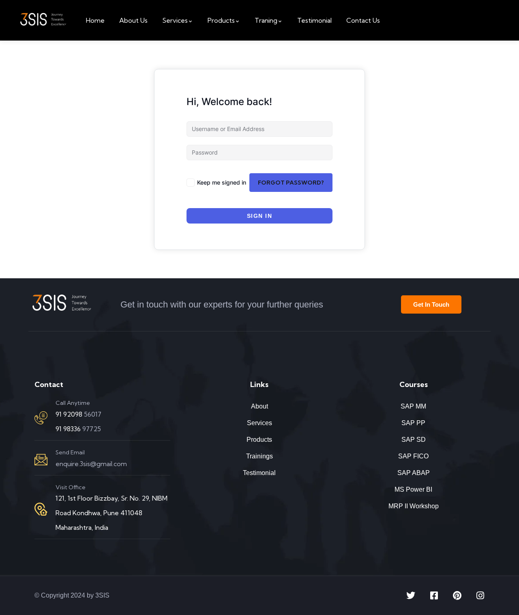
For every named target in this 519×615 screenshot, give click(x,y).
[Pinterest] (457, 595)
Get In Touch (431, 304)
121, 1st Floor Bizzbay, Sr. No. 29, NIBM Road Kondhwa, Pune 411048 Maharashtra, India (111, 512)
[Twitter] (410, 595)
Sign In (259, 216)
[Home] (43, 20)
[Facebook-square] (433, 595)
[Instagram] (480, 595)
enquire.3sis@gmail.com (91, 464)
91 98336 (69, 429)
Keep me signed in (221, 182)
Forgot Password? (291, 182)
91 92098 (70, 414)
